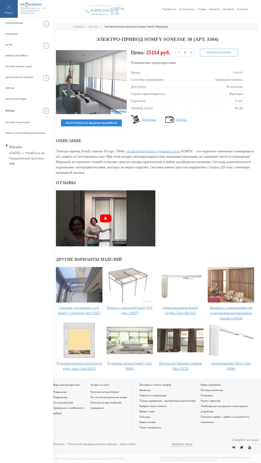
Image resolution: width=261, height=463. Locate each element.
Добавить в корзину (218, 52)
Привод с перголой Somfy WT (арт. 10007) (130, 310)
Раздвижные (60, 397)
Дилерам (228, 9)
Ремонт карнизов (210, 401)
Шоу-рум (145, 417)
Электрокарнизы (14, 23)
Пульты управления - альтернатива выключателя (167, 401)
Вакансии (145, 390)
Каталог (94, 26)
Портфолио (169, 9)
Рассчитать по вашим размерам (91, 123)
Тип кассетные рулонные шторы (108, 397)
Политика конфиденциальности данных (92, 444)
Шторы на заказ (99, 385)
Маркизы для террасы (16, 55)
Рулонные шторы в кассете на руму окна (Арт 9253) (79, 365)
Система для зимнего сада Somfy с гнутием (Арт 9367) (79, 310)
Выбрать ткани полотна (153, 406)
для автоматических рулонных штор (152, 151)
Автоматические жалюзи (19, 77)
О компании (186, 9)
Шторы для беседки (15, 99)
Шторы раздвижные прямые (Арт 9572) (180, 365)
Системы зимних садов (18, 66)
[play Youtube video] (105, 218)
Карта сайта (128, 444)
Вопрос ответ (147, 411)
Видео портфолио (211, 385)
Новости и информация (153, 395)
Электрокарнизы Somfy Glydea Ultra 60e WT (180, 310)
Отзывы (201, 9)
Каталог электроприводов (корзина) (25, 133)
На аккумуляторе (63, 402)
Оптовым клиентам (212, 390)
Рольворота (11, 34)
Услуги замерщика (150, 427)
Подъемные (60, 392)
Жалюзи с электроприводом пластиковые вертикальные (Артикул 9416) (231, 313)
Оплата (181, 119)
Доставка (149, 119)
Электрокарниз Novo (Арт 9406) (231, 365)
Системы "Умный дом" (17, 122)
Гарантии (214, 9)
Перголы (9, 88)
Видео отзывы (147, 422)
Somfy (238, 72)
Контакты (242, 9)
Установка (207, 395)
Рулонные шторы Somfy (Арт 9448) (130, 365)
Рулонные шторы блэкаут (104, 392)
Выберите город (182, 444)
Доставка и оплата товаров (155, 385)
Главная (78, 26)
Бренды (10, 111)
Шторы (8, 44)
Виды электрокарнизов (66, 385)
